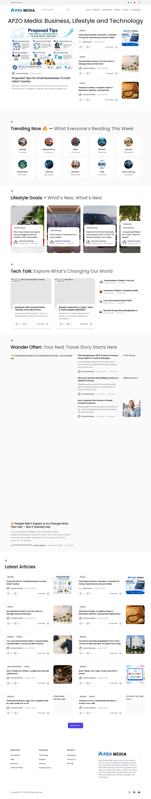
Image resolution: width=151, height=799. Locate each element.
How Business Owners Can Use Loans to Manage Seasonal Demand (97, 62)
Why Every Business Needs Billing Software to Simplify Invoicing (98, 379)
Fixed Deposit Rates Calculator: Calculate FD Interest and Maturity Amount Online (98, 36)
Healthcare (17, 281)
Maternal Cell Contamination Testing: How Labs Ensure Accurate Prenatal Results (30, 308)
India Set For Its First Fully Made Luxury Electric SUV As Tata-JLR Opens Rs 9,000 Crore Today (100, 235)
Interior (26, 666)
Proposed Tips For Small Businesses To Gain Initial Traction (41, 79)
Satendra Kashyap (22, 73)
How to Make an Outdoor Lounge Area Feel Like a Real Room (27, 672)
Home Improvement (14, 666)
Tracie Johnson (39, 545)
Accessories (127, 224)
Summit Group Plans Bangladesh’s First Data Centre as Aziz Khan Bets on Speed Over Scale (120, 310)
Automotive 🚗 (20, 228)
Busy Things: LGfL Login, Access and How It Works (98, 672)
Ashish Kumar (87, 42)
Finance (82, 30)
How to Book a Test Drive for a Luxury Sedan (63, 236)
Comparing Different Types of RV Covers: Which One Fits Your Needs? (136, 235)
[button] (139, 3)
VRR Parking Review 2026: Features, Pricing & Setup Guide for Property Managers (98, 356)
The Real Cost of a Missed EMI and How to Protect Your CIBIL (97, 702)
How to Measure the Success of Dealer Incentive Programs (95, 401)
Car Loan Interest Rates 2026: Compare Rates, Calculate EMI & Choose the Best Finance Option (119, 300)
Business (11, 577)
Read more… (75, 725)
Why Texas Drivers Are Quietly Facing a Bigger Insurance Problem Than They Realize (26, 235)
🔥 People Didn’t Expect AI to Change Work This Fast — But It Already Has (39, 525)
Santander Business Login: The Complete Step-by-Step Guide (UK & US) (27, 702)
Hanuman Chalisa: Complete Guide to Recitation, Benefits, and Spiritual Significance (96, 89)
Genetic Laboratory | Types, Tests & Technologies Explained (76, 308)
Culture (82, 83)
